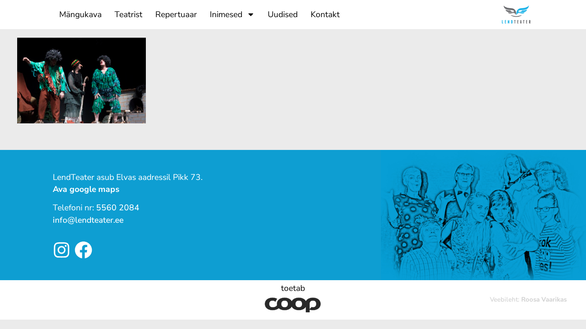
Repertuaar (176, 14)
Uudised (283, 14)
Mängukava (80, 14)
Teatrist (128, 14)
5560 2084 (117, 207)
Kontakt (325, 14)
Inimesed (226, 14)
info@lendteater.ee (88, 220)
